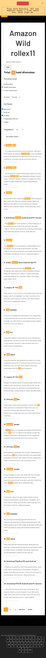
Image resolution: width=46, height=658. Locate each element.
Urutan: (7, 97)
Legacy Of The (14, 287)
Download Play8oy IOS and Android (21, 561)
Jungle (12, 424)
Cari (7, 67)
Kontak (6, 112)
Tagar (6, 122)
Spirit (10, 354)
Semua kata (8, 84)
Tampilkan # (8, 129)
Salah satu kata (10, 87)
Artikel (6, 116)
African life (13, 399)
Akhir (30, 609)
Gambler (11, 310)
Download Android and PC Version (24, 218)
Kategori (7, 109)
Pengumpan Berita (11, 119)
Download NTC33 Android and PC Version (24, 583)
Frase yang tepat (10, 90)
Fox (9, 332)
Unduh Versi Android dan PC (21, 262)
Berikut (22, 609)
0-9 (30, 650)
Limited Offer (23, 3)
